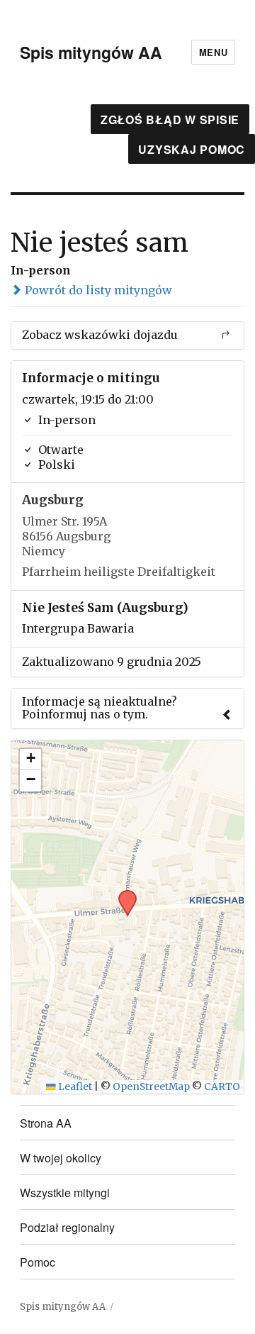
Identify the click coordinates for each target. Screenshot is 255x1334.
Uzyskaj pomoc (191, 149)
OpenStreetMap (151, 1087)
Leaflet (74, 1087)
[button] (122, 894)
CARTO (222, 1087)
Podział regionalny (67, 1227)
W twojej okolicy (60, 1158)
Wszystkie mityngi (65, 1192)
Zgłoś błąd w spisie (170, 119)
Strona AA (46, 1123)
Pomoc (37, 1262)
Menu (213, 52)
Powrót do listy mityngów (97, 290)
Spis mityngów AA (91, 52)
